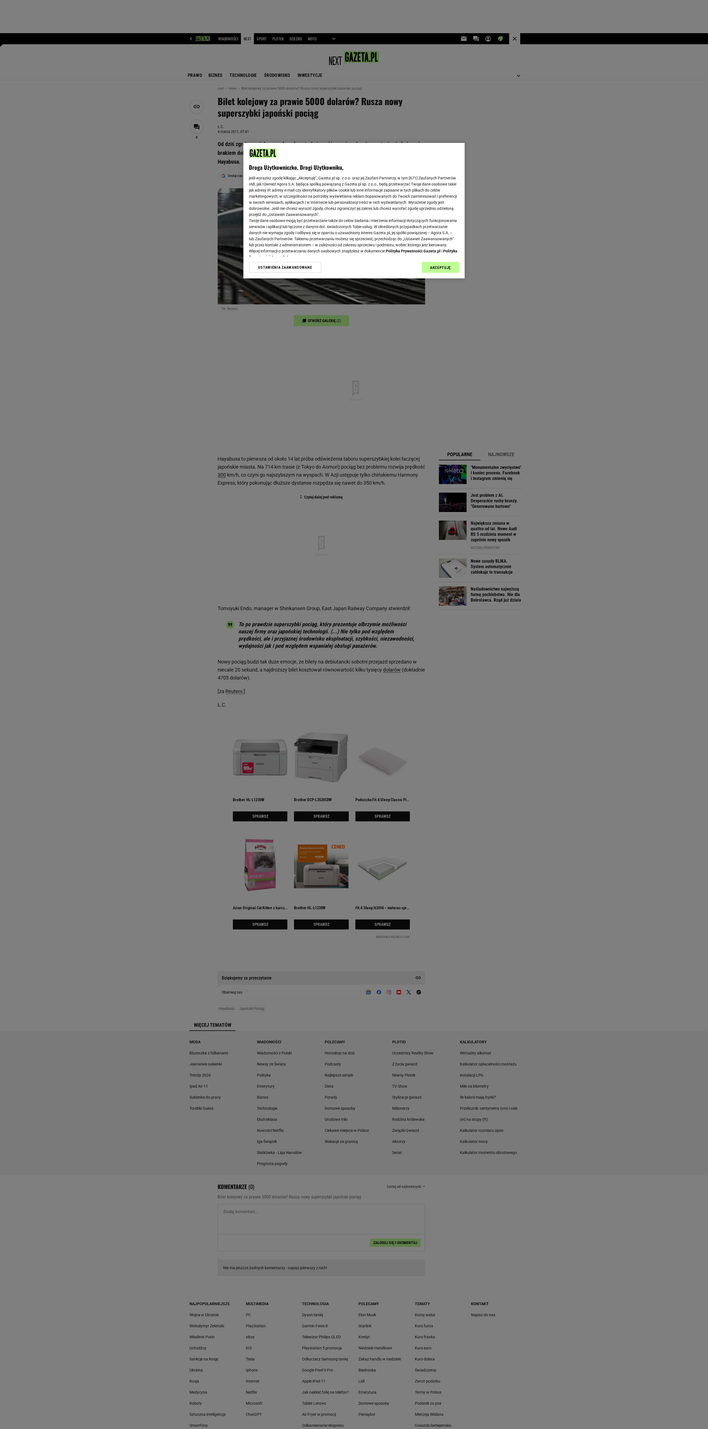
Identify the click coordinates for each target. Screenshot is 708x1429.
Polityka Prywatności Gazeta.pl (413, 251)
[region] (354, 210)
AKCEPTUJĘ (440, 267)
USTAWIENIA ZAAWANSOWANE (285, 267)
